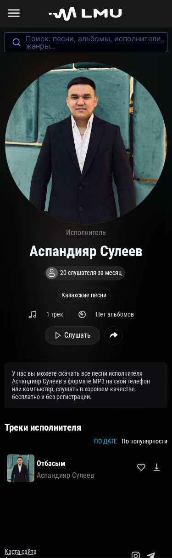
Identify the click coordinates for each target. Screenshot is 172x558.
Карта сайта (21, 552)
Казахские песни (83, 295)
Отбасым (51, 463)
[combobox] (86, 42)
